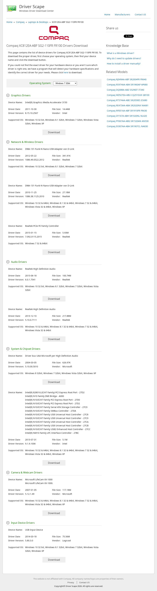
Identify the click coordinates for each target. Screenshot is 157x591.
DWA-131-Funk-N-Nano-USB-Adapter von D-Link (49, 148)
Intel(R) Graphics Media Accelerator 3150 (46, 102)
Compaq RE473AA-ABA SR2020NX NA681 (127, 105)
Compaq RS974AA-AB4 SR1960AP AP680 (127, 84)
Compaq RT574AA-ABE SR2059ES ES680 (127, 100)
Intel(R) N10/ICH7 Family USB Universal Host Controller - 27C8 (56, 414)
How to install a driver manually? (123, 63)
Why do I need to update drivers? (124, 58)
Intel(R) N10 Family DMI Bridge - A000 (44, 396)
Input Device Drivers (23, 522)
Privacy (70, 582)
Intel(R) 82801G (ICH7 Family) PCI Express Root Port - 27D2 (54, 392)
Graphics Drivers (21, 95)
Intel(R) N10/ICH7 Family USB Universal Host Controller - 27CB (56, 425)
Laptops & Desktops (38, 22)
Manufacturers (122, 14)
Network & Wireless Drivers (27, 142)
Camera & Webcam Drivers (26, 472)
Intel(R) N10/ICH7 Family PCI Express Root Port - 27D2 (52, 403)
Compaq (20, 22)
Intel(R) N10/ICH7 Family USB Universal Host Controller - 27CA (56, 421)
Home (107, 14)
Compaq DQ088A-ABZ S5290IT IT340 (125, 89)
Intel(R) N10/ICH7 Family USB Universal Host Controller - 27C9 (56, 418)
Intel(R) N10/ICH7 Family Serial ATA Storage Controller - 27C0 (56, 407)
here (65, 72)
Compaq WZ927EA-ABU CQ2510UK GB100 (128, 95)
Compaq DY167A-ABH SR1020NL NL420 (127, 115)
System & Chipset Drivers (25, 348)
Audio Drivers (19, 262)
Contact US (140, 14)
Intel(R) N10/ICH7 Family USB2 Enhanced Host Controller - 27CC (57, 429)
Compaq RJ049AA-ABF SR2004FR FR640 (126, 79)
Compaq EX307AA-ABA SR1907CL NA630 (127, 126)
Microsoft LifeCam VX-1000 (38, 479)
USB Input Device (34, 529)
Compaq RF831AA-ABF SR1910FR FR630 (127, 110)
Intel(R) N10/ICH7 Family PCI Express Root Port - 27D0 (52, 399)
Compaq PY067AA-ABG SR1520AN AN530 (128, 121)
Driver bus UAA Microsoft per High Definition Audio (51, 355)
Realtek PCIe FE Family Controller (42, 225)
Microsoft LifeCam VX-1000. (39, 483)
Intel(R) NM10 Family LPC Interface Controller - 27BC (52, 432)
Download (54, 132)
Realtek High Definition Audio (40, 268)
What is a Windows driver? (120, 53)
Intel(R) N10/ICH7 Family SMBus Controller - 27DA (50, 410)
